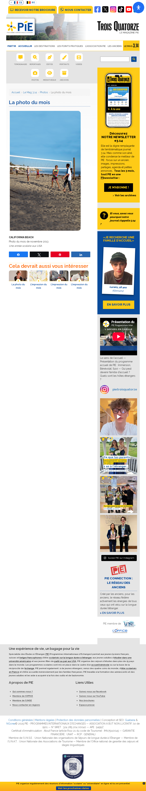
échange (29, 668)
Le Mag (128, 46)
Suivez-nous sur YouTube (92, 696)
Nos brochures (86, 700)
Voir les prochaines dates (73, 788)
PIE (47, 654)
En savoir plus (113, 613)
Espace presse (87, 705)
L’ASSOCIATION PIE (95, 46)
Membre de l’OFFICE (22, 696)
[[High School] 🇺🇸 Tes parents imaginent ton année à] (118, 455)
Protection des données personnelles (78, 720)
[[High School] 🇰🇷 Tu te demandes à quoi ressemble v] (118, 494)
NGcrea (10, 723)
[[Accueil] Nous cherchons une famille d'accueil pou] (118, 416)
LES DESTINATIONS (44, 46)
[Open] (138, 7)
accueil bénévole (100, 665)
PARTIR (11, 46)
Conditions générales (20, 720)
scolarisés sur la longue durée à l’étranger (70, 657)
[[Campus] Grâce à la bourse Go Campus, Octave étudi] (118, 533)
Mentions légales (44, 720)
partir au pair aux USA (65, 661)
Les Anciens (115, 46)
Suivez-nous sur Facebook (92, 691)
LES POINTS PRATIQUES (70, 46)
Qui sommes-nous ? (22, 691)
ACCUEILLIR (25, 46)
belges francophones (31, 657)
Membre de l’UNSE (22, 700)
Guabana (130, 720)
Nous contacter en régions (26, 705)
